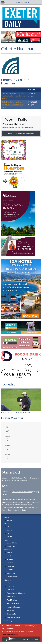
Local (9, 526)
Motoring (8, 621)
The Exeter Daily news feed (22, 492)
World (9, 537)
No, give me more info (10, 634)
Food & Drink (12, 600)
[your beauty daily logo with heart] (21, 372)
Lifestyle (7, 580)
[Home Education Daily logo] (21, 342)
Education (10, 590)
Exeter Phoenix (12, 577)
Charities (10, 586)
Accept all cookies (30, 639)
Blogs (9, 583)
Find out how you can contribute (14, 510)
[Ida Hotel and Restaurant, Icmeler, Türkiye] (21, 289)
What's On (8, 550)
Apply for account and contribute (21, 133)
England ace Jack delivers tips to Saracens (16, 412)
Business (10, 530)
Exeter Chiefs (12, 543)
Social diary (11, 610)
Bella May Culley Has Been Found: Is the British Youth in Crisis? (12, 104)
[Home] (21, 17)
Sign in (9, 520)
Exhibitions (11, 563)
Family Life (11, 596)
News (6, 524)
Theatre (10, 559)
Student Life (11, 614)
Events (9, 552)
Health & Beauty (13, 603)
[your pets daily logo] (21, 327)
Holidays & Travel (13, 617)
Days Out (10, 566)
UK (8, 533)
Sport (6, 540)
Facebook (23, 480)
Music (9, 556)
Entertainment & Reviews (16, 593)
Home (6, 518)
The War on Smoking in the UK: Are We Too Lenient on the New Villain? (13, 95)
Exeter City (11, 546)
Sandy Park (11, 573)
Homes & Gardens (13, 607)
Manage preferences (11, 639)
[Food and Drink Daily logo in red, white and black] (21, 356)
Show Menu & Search (21, 2)
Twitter (13, 480)
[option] (21, 37)
